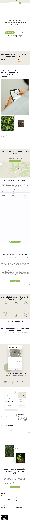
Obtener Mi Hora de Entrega (15, 241)
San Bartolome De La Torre (6, 312)
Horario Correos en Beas (6, 332)
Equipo (17, 498)
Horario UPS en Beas (15, 332)
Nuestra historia (18, 495)
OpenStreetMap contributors (21, 177)
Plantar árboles (18, 497)
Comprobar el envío (10, 32)
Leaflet (17, 177)
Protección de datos (19, 507)
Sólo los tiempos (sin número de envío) (20, 32)
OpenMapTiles (26, 177)
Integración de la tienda (4, 505)
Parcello (29, 177)
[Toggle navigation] (1, 1)
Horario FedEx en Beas (24, 332)
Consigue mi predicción (15, 281)
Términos (17, 510)
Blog (16, 500)
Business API (3, 507)
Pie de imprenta (18, 505)
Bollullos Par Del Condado (25, 311)
